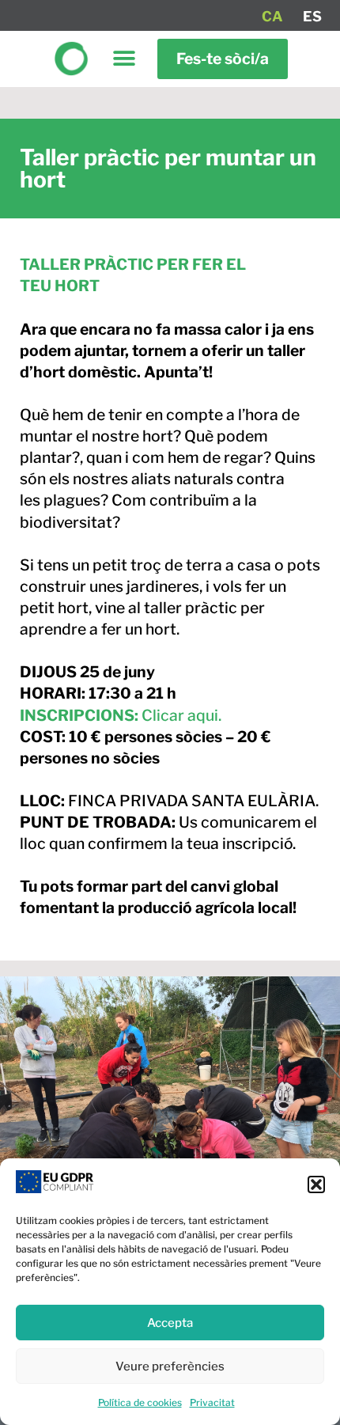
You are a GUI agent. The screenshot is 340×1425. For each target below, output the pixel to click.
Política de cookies (140, 1402)
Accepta (170, 1323)
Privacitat (212, 1402)
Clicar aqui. (120, 715)
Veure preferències (170, 1366)
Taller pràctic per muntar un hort (168, 168)
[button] (316, 1184)
